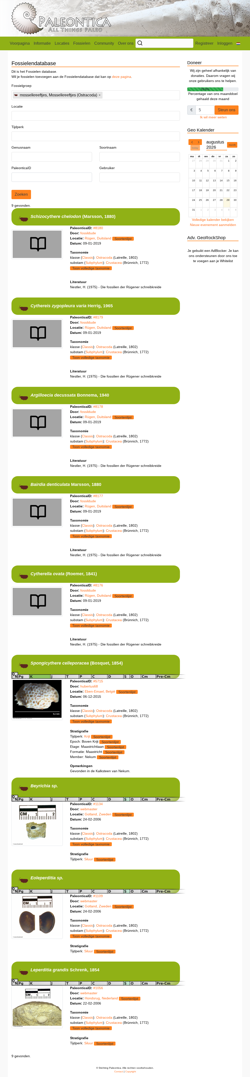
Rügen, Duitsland (98, 238)
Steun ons (226, 110)
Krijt (87, 736)
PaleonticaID (21, 168)
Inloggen (224, 43)
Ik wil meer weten (213, 117)
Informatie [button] (42, 43)
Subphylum (94, 263)
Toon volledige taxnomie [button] (91, 268)
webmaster (88, 809)
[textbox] (117, 95)
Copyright (130, 1071)
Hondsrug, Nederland (101, 998)
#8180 (98, 228)
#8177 (98, 496)
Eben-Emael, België (100, 691)
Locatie (17, 106)
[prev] (191, 142)
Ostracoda (104, 257)
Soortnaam (107, 147)
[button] (238, 43)
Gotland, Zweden (98, 814)
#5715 (98, 681)
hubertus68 (89, 686)
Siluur (88, 859)
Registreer (204, 43)
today (195, 147)
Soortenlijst (123, 239)
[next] (198, 142)
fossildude (88, 233)
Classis (87, 257)
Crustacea (114, 263)
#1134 (98, 804)
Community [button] (104, 43)
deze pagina (121, 77)
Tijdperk (17, 127)
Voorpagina (20, 43)
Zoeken (21, 194)
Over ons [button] (126, 43)
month (232, 145)
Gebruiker (107, 168)
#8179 (98, 317)
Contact (118, 1071)
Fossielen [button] (81, 43)
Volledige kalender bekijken (213, 220)
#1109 (98, 896)
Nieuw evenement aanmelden (213, 225)
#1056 (98, 988)
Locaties (62, 43)
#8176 (98, 585)
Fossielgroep (21, 86)
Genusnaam (21, 147)
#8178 (98, 407)
